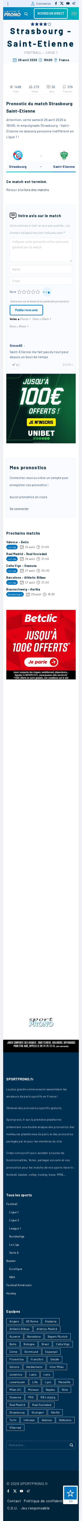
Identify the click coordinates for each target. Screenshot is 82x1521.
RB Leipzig (48, 1397)
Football (33, 52)
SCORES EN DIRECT (50, 13)
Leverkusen (17, 1382)
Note (13, 291)
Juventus (15, 1374)
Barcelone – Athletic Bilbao (26, 577)
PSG (31, 1397)
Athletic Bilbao (19, 1329)
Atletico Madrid (47, 1329)
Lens (47, 1374)
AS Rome (32, 1321)
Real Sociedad (41, 1405)
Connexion (43, 3)
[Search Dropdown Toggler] (26, 14)
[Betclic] (41, 678)
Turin (13, 1420)
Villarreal (15, 1427)
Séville (55, 1412)
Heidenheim (34, 1367)
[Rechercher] (71, 1445)
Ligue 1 (52, 52)
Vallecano (65, 1420)
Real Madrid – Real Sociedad (26, 554)
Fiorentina (16, 1359)
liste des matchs (36, 190)
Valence (47, 1420)
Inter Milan (57, 1367)
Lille (35, 1382)
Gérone (14, 1367)
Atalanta (50, 1321)
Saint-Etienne (41, 43)
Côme (13, 1351)
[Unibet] (41, 442)
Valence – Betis (17, 542)
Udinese (29, 1420)
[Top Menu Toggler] (74, 13)
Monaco (33, 1389)
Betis (13, 1344)
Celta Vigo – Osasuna (21, 566)
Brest (45, 1344)
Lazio (33, 1374)
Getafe (54, 1359)
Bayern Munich (58, 1336)
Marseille (64, 1382)
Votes (15, 319)
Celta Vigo (63, 1344)
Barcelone (34, 1336)
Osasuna (15, 1397)
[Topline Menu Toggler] (8, 4)
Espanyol (51, 1351)
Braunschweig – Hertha (23, 589)
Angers (14, 1321)
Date (37, 319)
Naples (50, 1389)
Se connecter (19, 509)
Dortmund (31, 1351)
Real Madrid (17, 1405)
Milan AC (15, 1389)
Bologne (29, 1344)
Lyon (48, 1382)
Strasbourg (37, 31)
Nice (65, 1389)
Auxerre (14, 1336)
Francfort (37, 1359)
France (64, 60)
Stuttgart (38, 1412)
